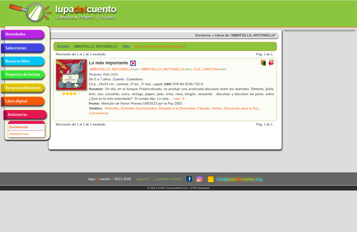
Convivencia (98, 113)
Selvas (217, 108)
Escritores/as (18, 127)
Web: (126, 46)
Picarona (95, 74)
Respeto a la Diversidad (177, 108)
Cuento (118, 79)
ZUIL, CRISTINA (210, 69)
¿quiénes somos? (168, 179)
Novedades (22, 35)
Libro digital (22, 101)
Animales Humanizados (139, 108)
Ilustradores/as (19, 134)
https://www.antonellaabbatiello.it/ (160, 46)
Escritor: (63, 46)
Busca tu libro (22, 61)
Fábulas (203, 108)
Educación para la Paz (241, 108)
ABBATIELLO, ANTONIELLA (115, 69)
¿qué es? (143, 179)
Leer (179, 98)
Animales (112, 108)
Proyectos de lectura (22, 75)
